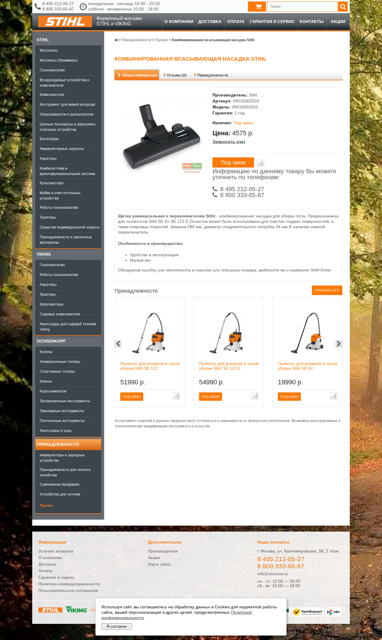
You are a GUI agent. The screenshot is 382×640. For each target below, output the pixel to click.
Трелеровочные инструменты (65, 401)
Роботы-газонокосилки (59, 207)
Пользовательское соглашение (68, 590)
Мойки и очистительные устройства (60, 195)
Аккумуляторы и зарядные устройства (62, 458)
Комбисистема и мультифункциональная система (67, 171)
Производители (163, 551)
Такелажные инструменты (62, 411)
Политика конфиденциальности (69, 584)
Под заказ (233, 162)
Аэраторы (48, 158)
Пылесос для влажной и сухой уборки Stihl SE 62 (307, 366)
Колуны (46, 352)
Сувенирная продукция (59, 484)
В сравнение (260, 163)
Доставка (209, 21)
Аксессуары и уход (55, 431)
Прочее (46, 506)
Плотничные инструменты (62, 421)
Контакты (312, 21)
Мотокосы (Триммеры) (59, 60)
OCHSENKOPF (51, 341)
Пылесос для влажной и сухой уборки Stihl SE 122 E (228, 366)
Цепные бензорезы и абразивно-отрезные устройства (68, 127)
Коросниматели (53, 391)
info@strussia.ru (272, 574)
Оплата (235, 21)
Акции (338, 21)
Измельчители (52, 95)
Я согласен (117, 626)
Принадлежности (58, 444)
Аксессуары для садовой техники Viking (68, 326)
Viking (44, 254)
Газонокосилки (52, 70)
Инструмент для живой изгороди (67, 104)
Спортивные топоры (57, 371)
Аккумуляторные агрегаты (62, 149)
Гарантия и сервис (272, 21)
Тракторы (48, 217)
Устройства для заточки (60, 494)
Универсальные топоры (60, 362)
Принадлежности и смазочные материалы (66, 240)
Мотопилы (49, 50)
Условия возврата (55, 551)
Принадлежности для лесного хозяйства (65, 472)
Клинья (46, 381)
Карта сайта (159, 564)
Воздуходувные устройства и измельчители (64, 83)
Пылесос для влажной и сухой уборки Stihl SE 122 (150, 366)
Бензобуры (49, 139)
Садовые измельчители (60, 314)
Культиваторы (52, 183)
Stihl (43, 39)
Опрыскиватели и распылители (66, 114)
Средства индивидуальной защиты (70, 227)
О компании (178, 21)
